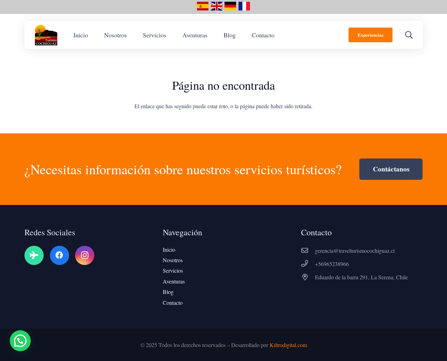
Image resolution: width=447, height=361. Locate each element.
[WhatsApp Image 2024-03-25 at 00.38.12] (46, 34)
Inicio (169, 249)
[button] (409, 35)
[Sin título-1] (216, 9)
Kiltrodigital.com (288, 344)
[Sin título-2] (202, 9)
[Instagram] (84, 255)
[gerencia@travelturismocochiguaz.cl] (308, 251)
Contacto (173, 302)
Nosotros (173, 260)
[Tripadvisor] (34, 255)
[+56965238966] (308, 264)
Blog (168, 291)
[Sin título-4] (230, 9)
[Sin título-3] (244, 9)
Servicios (173, 270)
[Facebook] (59, 255)
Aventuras (174, 281)
